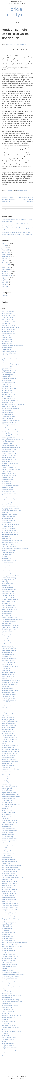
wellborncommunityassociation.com (13, 404)
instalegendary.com (8, 363)
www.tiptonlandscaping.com (10, 917)
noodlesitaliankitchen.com (10, 367)
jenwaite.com (6, 1013)
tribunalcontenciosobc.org (10, 627)
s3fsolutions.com (7, 444)
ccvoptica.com (6, 921)
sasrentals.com (6, 522)
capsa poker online (22, 190)
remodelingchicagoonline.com (11, 913)
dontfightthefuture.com (9, 455)
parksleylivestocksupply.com (10, 576)
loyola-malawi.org (7, 584)
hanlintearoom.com (8, 1009)
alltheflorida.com (7, 994)
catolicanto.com (6, 558)
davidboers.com (7, 844)
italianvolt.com (6, 483)
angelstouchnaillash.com (9, 515)
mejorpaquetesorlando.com (10, 509)
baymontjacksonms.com (9, 739)
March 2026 (5, 250)
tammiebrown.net (7, 714)
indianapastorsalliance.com (10, 795)
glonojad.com (6, 670)
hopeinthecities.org (8, 591)
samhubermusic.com (8, 1053)
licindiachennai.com (8, 319)
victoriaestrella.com (8, 775)
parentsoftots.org (7, 836)
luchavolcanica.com (8, 765)
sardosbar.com (6, 481)
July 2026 (4, 246)
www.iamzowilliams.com (9, 944)
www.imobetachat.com (9, 846)
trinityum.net (6, 952)
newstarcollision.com (8, 520)
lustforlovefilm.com (8, 655)
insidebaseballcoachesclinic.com (12, 996)
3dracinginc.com (7, 615)
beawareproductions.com (10, 682)
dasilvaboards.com (7, 631)
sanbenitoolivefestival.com (10, 599)
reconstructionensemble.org (10, 761)
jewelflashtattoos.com (8, 373)
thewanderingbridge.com (9, 694)
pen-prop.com (6, 864)
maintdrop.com (6, 384)
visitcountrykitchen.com (9, 726)
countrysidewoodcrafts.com (10, 357)
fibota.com (5, 968)
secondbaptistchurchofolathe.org (12, 1031)
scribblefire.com (7, 568)
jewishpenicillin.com (8, 544)
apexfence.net (6, 1055)
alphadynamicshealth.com (10, 1005)
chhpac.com (5, 1035)
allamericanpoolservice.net (10, 542)
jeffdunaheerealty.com (8, 873)
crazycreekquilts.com (8, 643)
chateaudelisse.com (8, 402)
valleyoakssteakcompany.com (11, 797)
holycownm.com (7, 767)
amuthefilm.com (7, 653)
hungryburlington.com (9, 700)
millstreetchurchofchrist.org (10, 1000)
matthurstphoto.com (8, 992)
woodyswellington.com (9, 960)
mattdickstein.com (7, 848)
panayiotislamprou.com (9, 398)
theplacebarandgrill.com (9, 787)
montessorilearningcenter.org (11, 986)
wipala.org (5, 582)
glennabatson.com (7, 633)
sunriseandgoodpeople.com (10, 749)
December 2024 (6, 269)
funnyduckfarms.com (8, 1011)
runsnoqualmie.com (8, 895)
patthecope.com (7, 806)
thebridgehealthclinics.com (10, 830)
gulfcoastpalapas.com (8, 828)
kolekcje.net (5, 556)
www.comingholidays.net (9, 609)
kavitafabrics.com (7, 763)
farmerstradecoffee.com (9, 840)
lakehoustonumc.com (8, 852)
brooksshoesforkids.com (9, 820)
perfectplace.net (7, 564)
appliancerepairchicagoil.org (10, 359)
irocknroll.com (6, 471)
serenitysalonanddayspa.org (10, 327)
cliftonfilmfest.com (7, 461)
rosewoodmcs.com (7, 936)
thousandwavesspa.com (9, 777)
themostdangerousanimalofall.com (12, 619)
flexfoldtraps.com (7, 879)
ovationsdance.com (8, 552)
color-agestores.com (8, 580)
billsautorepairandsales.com (10, 982)
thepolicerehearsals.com (9, 621)
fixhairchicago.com (7, 800)
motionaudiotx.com (8, 1039)
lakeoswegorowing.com (9, 1025)
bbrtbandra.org (6, 377)
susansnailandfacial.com (9, 862)
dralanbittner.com (7, 489)
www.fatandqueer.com (9, 885)
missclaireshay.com (8, 311)
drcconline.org (6, 785)
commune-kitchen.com (9, 651)
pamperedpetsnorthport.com (11, 499)
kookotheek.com (7, 396)
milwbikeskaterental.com (9, 737)
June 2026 (5, 248)
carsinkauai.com (7, 998)
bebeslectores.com (7, 428)
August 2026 (5, 243)
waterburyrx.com (7, 789)
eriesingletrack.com (8, 497)
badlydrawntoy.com (8, 850)
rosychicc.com (6, 586)
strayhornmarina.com (8, 635)
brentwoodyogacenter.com (10, 915)
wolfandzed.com (7, 929)
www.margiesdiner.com (9, 899)
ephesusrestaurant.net (9, 958)
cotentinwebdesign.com (9, 422)
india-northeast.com (8, 451)
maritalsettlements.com (9, 735)
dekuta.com (5, 931)
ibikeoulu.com (6, 686)
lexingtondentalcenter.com (10, 534)
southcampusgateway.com (10, 400)
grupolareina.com (7, 418)
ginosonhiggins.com (8, 731)
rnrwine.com (6, 1023)
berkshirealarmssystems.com (11, 485)
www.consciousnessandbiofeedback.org (14, 942)
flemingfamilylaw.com (8, 1021)
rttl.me (4, 1041)
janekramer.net (6, 706)
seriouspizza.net (7, 810)
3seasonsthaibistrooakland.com (11, 566)
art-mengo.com (6, 710)
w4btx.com (5, 513)
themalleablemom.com (9, 696)
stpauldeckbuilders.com (9, 891)
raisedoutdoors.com (8, 465)
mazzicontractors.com (8, 954)
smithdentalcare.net (8, 1049)
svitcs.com (5, 808)
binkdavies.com (6, 645)
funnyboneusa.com (8, 757)
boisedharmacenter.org (9, 578)
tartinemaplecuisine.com (9, 704)
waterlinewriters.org (8, 832)
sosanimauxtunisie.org (9, 388)
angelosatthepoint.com (9, 793)
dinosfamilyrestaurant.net (10, 432)
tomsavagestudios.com (9, 546)
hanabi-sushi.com (7, 927)
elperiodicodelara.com (8, 315)
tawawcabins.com (7, 477)
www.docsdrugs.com (8, 897)
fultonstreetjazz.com (8, 412)
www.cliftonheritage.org (9, 909)
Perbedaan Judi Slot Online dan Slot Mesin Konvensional (8, 199)
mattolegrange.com (8, 720)
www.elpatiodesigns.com (9, 964)
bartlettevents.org (7, 414)
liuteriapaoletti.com (8, 747)
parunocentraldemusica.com (10, 972)
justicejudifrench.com (8, 692)
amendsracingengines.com (10, 881)
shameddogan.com (8, 834)
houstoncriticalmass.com (9, 617)
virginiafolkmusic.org (8, 550)
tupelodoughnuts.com (8, 503)
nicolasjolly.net (6, 657)
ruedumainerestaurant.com (10, 666)
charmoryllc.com (7, 613)
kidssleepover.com (7, 347)
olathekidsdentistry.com (9, 505)
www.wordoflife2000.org (9, 473)
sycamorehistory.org (8, 938)
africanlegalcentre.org (8, 660)
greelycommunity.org (8, 664)
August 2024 (5, 278)
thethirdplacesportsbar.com (10, 956)
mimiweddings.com (8, 1045)
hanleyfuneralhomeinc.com (10, 507)
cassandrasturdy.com (8, 597)
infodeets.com (6, 323)
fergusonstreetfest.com (9, 988)
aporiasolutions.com (8, 824)
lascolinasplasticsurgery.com (10, 907)
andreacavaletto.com (8, 574)
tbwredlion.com (6, 980)
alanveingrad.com (7, 729)
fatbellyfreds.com (7, 962)
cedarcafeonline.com (8, 329)
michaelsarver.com (7, 526)
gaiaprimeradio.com (8, 712)
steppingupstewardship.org (10, 919)
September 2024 (7, 276)
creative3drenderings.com (10, 838)
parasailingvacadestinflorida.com (12, 1002)
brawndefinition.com (8, 639)
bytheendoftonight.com (9, 589)
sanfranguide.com (7, 611)
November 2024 (6, 271)
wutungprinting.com (8, 733)
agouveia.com (6, 1029)
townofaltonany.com (8, 741)
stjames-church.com (8, 674)
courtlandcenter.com (8, 779)
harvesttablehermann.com (10, 436)
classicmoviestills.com (8, 601)
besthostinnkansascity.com (10, 1047)
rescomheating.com (8, 1043)
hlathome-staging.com (9, 530)
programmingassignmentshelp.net (12, 345)
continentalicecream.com (9, 641)
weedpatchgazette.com (9, 493)
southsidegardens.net (8, 950)
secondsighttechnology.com (10, 524)
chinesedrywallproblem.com (10, 751)
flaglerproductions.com (9, 637)
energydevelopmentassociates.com (13, 440)
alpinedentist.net (7, 392)
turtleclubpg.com (7, 771)
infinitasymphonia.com (9, 658)
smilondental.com (7, 519)
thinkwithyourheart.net (9, 467)
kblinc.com (5, 495)
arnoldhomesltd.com (8, 457)
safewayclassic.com (8, 355)
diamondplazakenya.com (9, 978)
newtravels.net (6, 349)
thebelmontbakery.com (9, 353)
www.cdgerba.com (7, 970)
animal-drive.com (7, 816)
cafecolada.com (6, 603)
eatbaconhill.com (7, 343)
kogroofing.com (7, 390)
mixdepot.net (6, 935)
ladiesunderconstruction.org (10, 426)
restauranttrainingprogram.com (12, 540)
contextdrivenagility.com (9, 684)
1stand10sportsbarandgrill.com (11, 511)
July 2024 (4, 280)
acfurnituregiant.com (8, 331)
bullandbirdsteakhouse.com (10, 905)
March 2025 (5, 263)
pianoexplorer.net (7, 948)
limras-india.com (7, 313)
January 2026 (6, 254)
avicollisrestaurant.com (9, 783)
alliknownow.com (7, 623)
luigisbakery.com (7, 925)
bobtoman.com (6, 386)
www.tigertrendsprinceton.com (11, 866)
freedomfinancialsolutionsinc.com (12, 877)
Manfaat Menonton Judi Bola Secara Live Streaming (26, 199)
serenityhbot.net (7, 858)
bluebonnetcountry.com (9, 379)
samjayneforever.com (8, 990)
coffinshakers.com (7, 688)
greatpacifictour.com (8, 773)
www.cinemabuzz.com (8, 933)
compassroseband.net (8, 812)
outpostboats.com (7, 588)
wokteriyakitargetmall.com (10, 532)
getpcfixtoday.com (7, 375)
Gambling (9, 190)
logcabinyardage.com (8, 842)
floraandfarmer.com (8, 442)
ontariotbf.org (6, 361)
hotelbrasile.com (7, 410)
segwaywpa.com (7, 826)
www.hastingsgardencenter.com (12, 946)
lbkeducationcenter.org (9, 560)
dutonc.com (5, 716)
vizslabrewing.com (7, 487)
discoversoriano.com (8, 605)
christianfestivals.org (8, 724)
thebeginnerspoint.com (9, 607)
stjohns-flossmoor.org (8, 755)
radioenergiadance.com (9, 394)
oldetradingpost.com (8, 424)
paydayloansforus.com (9, 351)
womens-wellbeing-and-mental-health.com (15, 548)
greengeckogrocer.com (9, 528)
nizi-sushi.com (6, 708)
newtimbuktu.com (7, 339)
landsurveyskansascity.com (10, 889)
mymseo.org (5, 1033)
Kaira (18, 1076)
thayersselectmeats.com (9, 822)
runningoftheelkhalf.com (9, 871)
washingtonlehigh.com (9, 923)
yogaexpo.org (6, 570)
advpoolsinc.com (7, 791)
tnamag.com (5, 818)
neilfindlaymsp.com (8, 781)
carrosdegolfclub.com (8, 438)
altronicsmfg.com (7, 341)
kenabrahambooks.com (9, 649)
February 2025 (6, 265)
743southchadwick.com (9, 450)
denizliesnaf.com (7, 802)
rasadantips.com (7, 337)
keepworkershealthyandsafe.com (12, 365)
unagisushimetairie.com (9, 371)
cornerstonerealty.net (8, 940)
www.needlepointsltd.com (10, 903)
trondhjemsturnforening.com (11, 976)
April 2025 (5, 261)
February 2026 (6, 252)
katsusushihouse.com (8, 662)
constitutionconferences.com (11, 804)
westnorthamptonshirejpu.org (11, 408)
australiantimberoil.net (9, 430)
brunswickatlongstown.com (10, 702)
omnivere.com (6, 335)
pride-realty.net (17, 12)
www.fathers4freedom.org (10, 867)
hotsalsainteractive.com (9, 325)
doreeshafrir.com (7, 678)
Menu (17, 22)
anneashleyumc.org (8, 887)
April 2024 (5, 286)
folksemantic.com (7, 479)
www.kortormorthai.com (9, 883)
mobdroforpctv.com (8, 595)
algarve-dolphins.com (8, 727)
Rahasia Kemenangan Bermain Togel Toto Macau (17, 234)
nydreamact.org (7, 369)
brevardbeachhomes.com (10, 446)
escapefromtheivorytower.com (11, 448)
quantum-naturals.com (9, 984)
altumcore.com (6, 814)
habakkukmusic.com (8, 854)
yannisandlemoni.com (8, 491)
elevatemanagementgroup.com (11, 1015)
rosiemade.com (6, 501)
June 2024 (5, 282)
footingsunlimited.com (9, 893)
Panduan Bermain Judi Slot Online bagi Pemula (16, 232)
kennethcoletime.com (8, 698)
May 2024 (4, 284)
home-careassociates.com (10, 572)
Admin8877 (23, 44)
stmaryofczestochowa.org (10, 690)
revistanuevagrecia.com (9, 672)
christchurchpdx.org (8, 647)
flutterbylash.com (7, 1007)
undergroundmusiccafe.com (10, 1051)
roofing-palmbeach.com (9, 453)
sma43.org (5, 911)
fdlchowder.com (6, 901)
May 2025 (4, 258)
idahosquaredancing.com (9, 475)
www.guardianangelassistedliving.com (13, 974)
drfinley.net (5, 1019)
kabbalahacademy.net (8, 517)
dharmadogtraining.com (9, 1037)
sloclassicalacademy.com (9, 629)
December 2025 (6, 256)
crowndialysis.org (7, 538)
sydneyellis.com (6, 536)
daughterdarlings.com (8, 321)
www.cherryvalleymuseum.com (11, 420)
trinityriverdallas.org (8, 562)
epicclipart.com (6, 381)
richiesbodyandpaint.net (9, 317)
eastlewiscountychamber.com (11, 625)
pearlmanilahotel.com (8, 382)
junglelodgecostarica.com (10, 722)
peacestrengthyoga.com (9, 875)
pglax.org (4, 743)
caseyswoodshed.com (8, 798)
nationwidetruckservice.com (10, 769)
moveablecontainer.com (9, 416)
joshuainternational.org (9, 860)
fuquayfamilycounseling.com (10, 1027)
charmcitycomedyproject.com (11, 680)
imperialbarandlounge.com (10, 463)
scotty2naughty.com (8, 676)
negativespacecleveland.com (10, 745)
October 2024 (6, 273)
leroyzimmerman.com (8, 1017)
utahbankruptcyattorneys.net (11, 469)
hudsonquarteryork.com (9, 966)
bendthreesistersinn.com (9, 753)
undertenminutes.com (8, 333)
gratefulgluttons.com (8, 593)
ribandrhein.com (7, 554)
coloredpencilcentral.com (9, 459)
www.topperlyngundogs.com (11, 869)
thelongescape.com (8, 718)
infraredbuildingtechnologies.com (12, 434)
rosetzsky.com (6, 668)
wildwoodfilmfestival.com (9, 406)
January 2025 (6, 267)
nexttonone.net (6, 856)
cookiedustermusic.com (9, 759)
